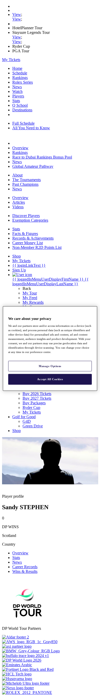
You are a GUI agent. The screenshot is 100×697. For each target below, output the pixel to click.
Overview (20, 148)
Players (18, 96)
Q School (20, 105)
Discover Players (26, 215)
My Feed (30, 298)
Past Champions (25, 184)
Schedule (19, 73)
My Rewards (33, 302)
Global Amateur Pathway (32, 166)
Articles (18, 202)
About (17, 175)
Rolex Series (22, 82)
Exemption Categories (30, 220)
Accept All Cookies (50, 379)
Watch (17, 91)
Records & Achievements (33, 238)
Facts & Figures (25, 233)
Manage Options (50, 365)
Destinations (22, 110)
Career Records (24, 567)
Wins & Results (24, 571)
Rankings (20, 77)
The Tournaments (26, 180)
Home (17, 68)
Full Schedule (23, 123)
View (16, 14)
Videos (18, 207)
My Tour (30, 293)
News (17, 87)
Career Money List (27, 243)
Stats (16, 101)
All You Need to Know (31, 128)
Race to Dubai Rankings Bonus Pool (42, 157)
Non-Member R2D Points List (37, 247)
